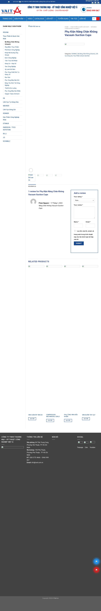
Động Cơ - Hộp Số (10, 63)
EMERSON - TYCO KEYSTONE (9, 128)
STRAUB (6, 123)
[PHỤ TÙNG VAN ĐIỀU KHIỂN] (72, 339)
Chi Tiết (32, 418)
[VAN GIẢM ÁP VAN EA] (36, 339)
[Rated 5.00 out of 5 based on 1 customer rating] (81, 41)
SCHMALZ (6, 141)
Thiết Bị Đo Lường (10, 88)
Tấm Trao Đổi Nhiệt (11, 61)
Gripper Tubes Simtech (12, 94)
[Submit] (98, 18)
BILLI (5, 134)
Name (76, 222)
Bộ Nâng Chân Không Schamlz (12, 43)
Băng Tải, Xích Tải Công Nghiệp (12, 84)
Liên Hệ (82, 19)
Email (88, 222)
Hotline (89, 8)
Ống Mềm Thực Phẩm (12, 47)
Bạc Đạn (7, 77)
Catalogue (39, 19)
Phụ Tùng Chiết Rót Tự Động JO (12, 73)
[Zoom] (31, 170)
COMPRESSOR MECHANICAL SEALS (53, 415)
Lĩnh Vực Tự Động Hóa (10, 102)
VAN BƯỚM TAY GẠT (88, 415)
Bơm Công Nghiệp (10, 58)
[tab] (32, 186)
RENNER (6, 113)
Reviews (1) (32, 186)
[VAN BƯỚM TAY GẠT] (90, 339)
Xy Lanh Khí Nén (10, 69)
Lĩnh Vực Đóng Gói (9, 110)
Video (30, 19)
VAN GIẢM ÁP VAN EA (35, 415)
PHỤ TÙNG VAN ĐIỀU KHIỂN (71, 415)
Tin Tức (74, 19)
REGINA (5, 32)
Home (66, 27)
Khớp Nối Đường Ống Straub (11, 54)
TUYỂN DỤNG (63, 19)
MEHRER (6, 106)
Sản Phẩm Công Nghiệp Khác (11, 118)
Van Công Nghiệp (10, 66)
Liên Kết (49, 19)
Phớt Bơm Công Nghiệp (12, 50)
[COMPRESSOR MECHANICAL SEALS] (54, 339)
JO (4, 137)
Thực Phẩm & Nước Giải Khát (11, 37)
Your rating (78, 197)
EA (4, 98)
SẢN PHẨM (18, 19)
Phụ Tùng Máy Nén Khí (12, 80)
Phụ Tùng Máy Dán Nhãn (13, 91)
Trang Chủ (7, 19)
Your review (78, 205)
